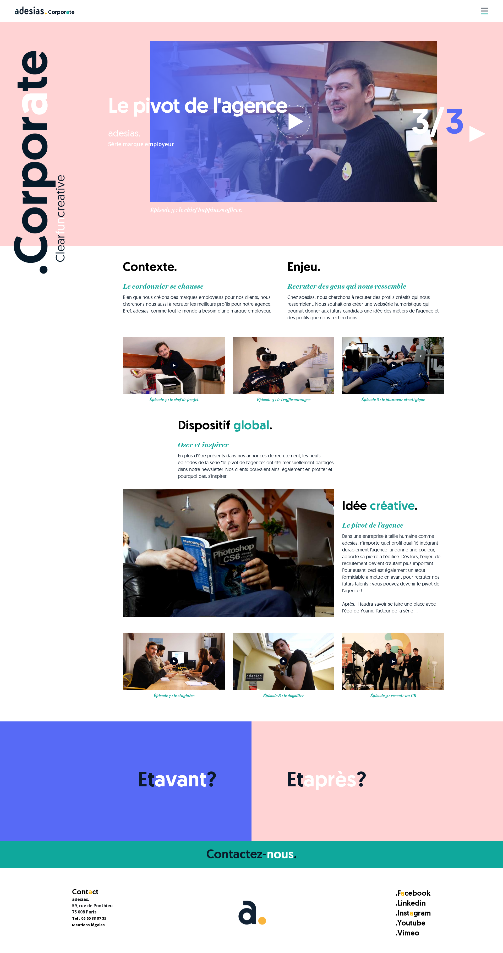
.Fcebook (413, 893)
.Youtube (410, 923)
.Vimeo (407, 933)
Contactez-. (251, 855)
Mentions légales (88, 924)
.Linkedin (411, 903)
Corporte (61, 12)
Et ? (177, 781)
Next (478, 134)
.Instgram (413, 913)
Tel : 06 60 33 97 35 (89, 918)
